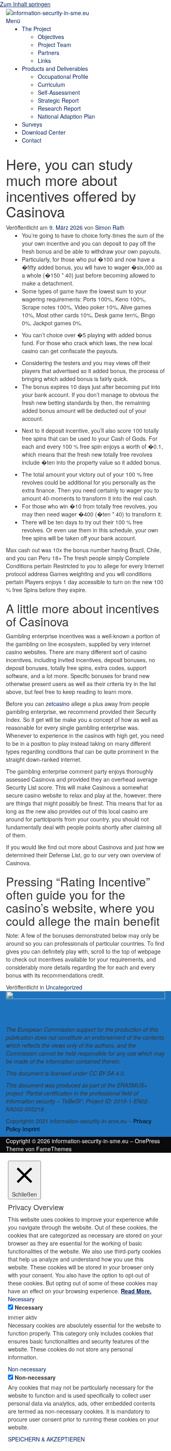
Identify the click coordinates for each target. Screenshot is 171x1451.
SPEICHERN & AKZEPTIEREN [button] (46, 1439)
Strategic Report (58, 100)
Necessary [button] (21, 1299)
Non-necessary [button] (27, 1369)
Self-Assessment (59, 92)
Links (44, 61)
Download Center (44, 132)
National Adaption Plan (66, 116)
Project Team (54, 45)
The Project (36, 29)
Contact (31, 140)
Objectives (51, 37)
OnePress (147, 1141)
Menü (13, 21)
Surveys (32, 124)
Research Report (59, 108)
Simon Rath (109, 227)
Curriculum (51, 84)
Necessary (29, 1307)
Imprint (31, 1129)
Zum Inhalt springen (25, 4)
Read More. (136, 1291)
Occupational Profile (63, 76)
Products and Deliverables (55, 68)
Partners (48, 53)
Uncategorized (64, 987)
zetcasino (58, 704)
